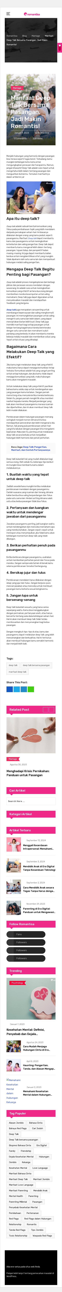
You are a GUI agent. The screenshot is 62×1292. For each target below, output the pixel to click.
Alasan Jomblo (16, 1123)
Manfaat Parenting (18, 1190)
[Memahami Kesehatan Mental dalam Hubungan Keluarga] (13, 1091)
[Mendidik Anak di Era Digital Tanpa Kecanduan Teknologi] (13, 865)
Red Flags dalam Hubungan (37, 1218)
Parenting (33, 1196)
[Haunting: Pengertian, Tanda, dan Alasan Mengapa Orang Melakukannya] (13, 1065)
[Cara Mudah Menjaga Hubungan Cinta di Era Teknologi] (13, 1046)
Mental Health (16, 1196)
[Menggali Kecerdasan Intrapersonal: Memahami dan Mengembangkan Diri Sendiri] (13, 844)
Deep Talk (13, 665)
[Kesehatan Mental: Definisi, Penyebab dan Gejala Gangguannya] (31, 998)
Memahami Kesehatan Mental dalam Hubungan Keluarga (37, 1095)
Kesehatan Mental (18, 1168)
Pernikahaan (15, 1213)
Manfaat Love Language (21, 1185)
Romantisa (43, 133)
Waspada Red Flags (42, 1235)
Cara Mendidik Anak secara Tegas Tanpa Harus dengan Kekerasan (39, 891)
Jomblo (12, 1162)
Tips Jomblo (37, 1230)
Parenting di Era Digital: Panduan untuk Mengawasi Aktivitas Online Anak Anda (38, 912)
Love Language (40, 1168)
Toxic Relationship (18, 1235)
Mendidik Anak (40, 1190)
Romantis (31, 1224)
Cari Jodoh (37, 1128)
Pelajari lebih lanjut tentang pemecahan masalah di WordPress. (30, 1275)
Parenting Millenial (18, 1202)
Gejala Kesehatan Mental (21, 1156)
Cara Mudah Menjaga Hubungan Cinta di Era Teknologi (36, 1050)
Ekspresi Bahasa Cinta (20, 1145)
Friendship (26, 1151)
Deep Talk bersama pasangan (36, 665)
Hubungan (44, 1156)
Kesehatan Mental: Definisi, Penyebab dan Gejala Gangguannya (25, 1034)
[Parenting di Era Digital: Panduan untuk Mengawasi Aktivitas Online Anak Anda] (13, 908)
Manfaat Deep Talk (17, 672)
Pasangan (37, 1202)
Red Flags (14, 1218)
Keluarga (26, 1162)
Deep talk (32, 238)
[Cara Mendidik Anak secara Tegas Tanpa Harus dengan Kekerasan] (13, 887)
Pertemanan (33, 1213)
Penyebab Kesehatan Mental (23, 1207)
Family (12, 1151)
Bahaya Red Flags (18, 1128)
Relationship (15, 1224)
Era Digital (41, 1145)
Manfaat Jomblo (41, 1179)
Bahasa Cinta (35, 1123)
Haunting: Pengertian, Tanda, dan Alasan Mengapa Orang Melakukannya (39, 1069)
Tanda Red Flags (17, 1230)
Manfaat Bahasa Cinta (20, 1173)
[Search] (54, 13)
